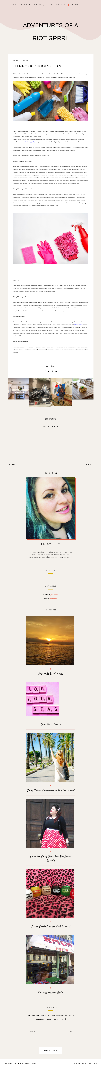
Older (89, 464)
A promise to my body (57, 1015)
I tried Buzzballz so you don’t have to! (50, 926)
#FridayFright (33, 1015)
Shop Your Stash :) (50, 724)
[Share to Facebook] (45, 371)
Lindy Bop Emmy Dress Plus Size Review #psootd (50, 858)
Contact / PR (40, 5)
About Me (25, 5)
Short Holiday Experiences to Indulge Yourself (51, 790)
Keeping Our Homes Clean (37, 66)
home (14, 5)
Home (25, 60)
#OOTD (44, 1015)
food (50, 599)
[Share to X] (49, 371)
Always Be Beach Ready (50, 674)
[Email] (56, 371)
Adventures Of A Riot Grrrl (17, 1063)
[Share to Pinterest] (52, 371)
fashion (50, 595)
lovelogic (92, 1063)
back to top (49, 1050)
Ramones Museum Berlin (50, 993)
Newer (11, 464)
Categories (56, 5)
